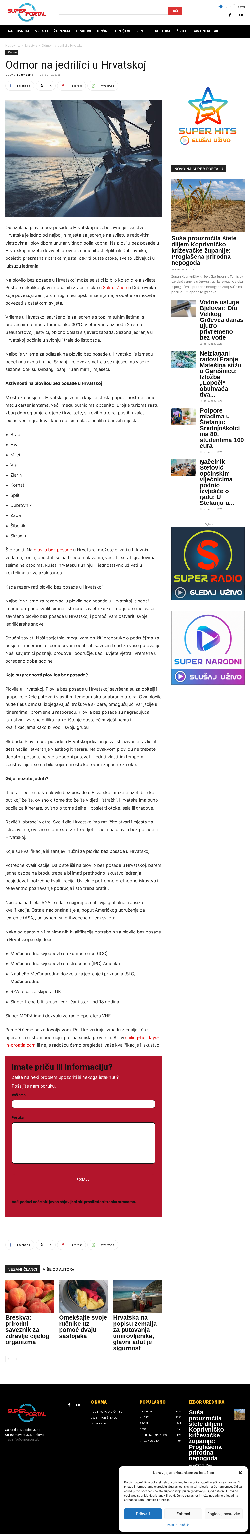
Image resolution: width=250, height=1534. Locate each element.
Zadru (123, 287)
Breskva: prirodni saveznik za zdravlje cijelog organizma (27, 1329)
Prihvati (143, 1513)
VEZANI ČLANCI (22, 1269)
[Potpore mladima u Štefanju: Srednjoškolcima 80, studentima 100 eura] (183, 416)
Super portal (25, 74)
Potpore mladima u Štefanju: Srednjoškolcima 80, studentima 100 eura (222, 428)
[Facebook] (230, 15)
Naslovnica (13, 45)
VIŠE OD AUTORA (58, 1269)
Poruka (18, 1117)
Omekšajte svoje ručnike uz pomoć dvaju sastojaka (83, 1326)
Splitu (108, 287)
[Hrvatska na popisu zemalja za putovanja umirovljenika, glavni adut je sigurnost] (137, 1296)
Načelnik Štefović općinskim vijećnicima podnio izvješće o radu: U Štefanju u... (217, 482)
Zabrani (183, 1513)
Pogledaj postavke (223, 1513)
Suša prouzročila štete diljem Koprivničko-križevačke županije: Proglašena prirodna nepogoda (204, 250)
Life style (31, 45)
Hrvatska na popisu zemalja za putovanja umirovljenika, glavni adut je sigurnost (135, 1332)
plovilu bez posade (53, 549)
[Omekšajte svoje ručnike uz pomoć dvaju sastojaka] (83, 1296)
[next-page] (16, 1359)
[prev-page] (8, 1359)
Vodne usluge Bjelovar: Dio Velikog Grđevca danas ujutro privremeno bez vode (221, 320)
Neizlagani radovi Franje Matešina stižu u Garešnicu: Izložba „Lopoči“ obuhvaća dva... (220, 374)
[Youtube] (241, 15)
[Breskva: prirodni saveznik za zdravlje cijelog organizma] (29, 1296)
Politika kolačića (178, 1525)
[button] (240, 1472)
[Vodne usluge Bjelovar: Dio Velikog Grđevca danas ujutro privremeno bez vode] (183, 308)
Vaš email (20, 1095)
